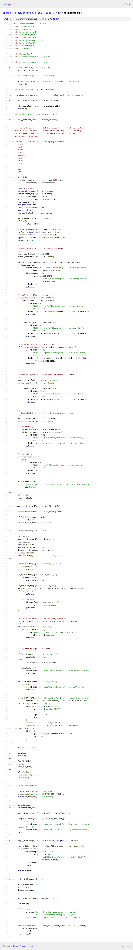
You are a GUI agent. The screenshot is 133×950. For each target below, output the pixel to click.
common (28, 12)
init (59, 12)
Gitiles (15, 946)
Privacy (23, 946)
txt (122, 946)
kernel (17, 12)
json (128, 946)
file (56, 19)
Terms (30, 946)
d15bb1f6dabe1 (44, 12)
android (7, 12)
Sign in (127, 4)
